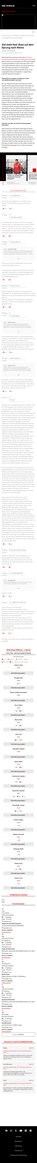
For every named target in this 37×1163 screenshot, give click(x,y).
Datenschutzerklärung (18, 1155)
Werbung (18, 1146)
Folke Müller (32, 182)
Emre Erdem (10, 182)
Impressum (18, 1150)
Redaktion (18, 1141)
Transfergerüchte (8, 11)
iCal (3, 932)
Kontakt (18, 1136)
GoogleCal (7, 932)
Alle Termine (18, 1034)
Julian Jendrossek (8, 51)
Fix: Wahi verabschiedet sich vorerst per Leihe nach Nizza (17, 1051)
